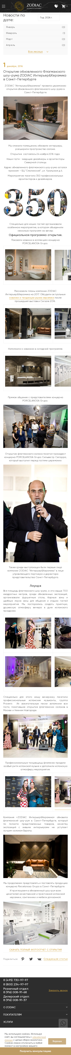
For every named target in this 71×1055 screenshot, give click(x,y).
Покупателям (12, 1014)
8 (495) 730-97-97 (15, 980)
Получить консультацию (35, 1051)
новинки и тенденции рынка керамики (31, 297)
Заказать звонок (58, 990)
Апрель (10, 45)
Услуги (8, 1022)
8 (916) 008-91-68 (15, 992)
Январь (10, 27)
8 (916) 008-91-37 (15, 1000)
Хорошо (57, 1041)
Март (9, 39)
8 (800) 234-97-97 (15, 984)
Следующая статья (56, 959)
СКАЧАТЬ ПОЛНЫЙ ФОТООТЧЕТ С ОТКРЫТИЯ (35, 949)
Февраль (11, 33)
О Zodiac (9, 1007)
